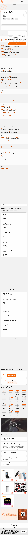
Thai (16, 18)
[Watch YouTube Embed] (14, 425)
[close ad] (25, 510)
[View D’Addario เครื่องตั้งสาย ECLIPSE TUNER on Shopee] (7, 475)
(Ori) (4, 28)
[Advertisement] (14, 7)
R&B (12, 18)
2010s (4, 18)
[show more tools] (22, 28)
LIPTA (4, 16)
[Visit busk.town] (2, 1)
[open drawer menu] (25, 1)
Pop (9, 18)
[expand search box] (22, 1)
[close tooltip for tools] (25, 33)
